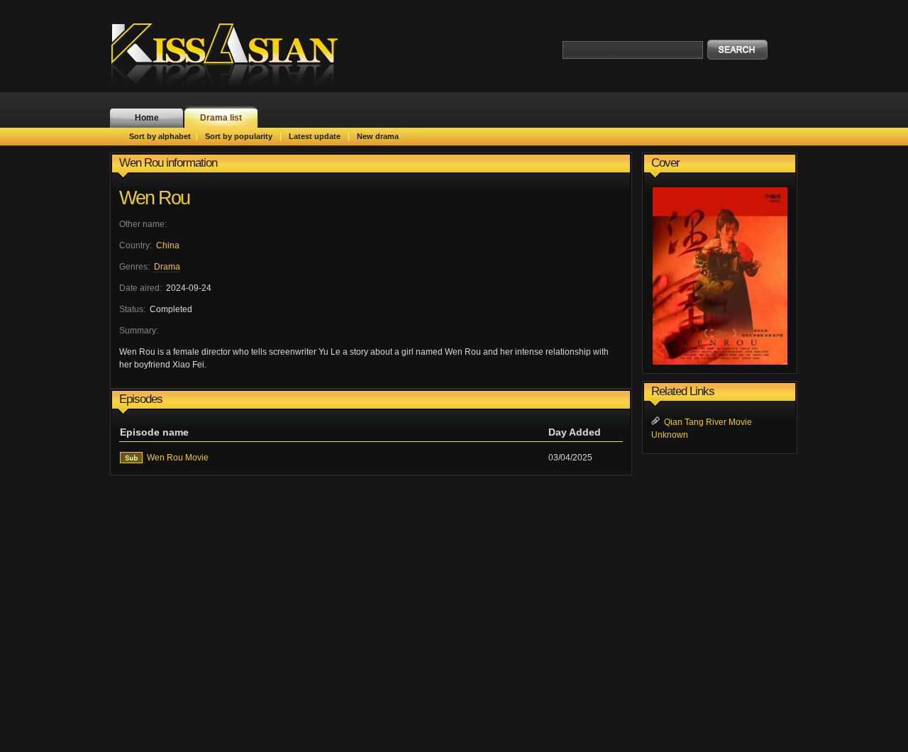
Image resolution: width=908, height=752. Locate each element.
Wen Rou (154, 198)
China (167, 245)
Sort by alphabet (160, 136)
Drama (167, 267)
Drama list (221, 118)
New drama (378, 136)
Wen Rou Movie (178, 458)
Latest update (314, 136)
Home (147, 118)
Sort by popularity (238, 136)
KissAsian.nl (234, 53)
